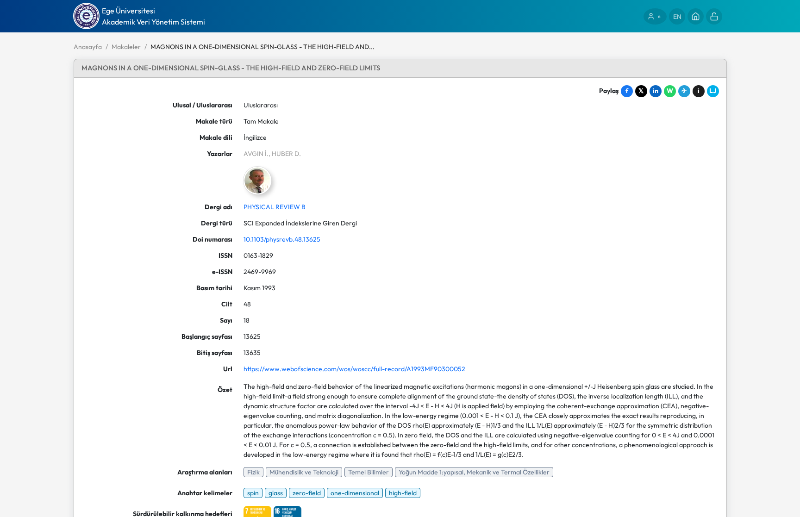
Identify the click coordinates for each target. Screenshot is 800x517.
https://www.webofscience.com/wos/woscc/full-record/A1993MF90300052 (354, 369)
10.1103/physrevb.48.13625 (282, 239)
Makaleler (126, 47)
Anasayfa (88, 47)
